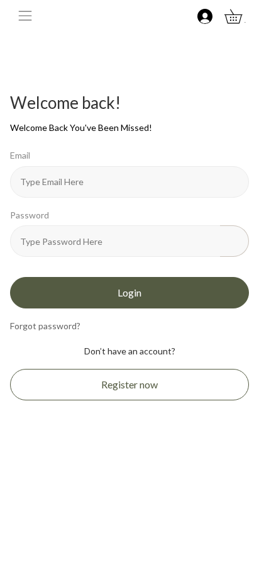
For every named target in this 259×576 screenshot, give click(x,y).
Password (29, 215)
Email (20, 155)
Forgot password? (45, 325)
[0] (240, 14)
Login (129, 292)
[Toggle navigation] (25, 15)
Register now (129, 384)
